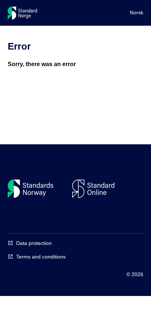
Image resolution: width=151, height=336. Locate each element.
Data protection (34, 243)
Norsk (136, 12)
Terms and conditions (41, 257)
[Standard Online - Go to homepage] (22, 15)
